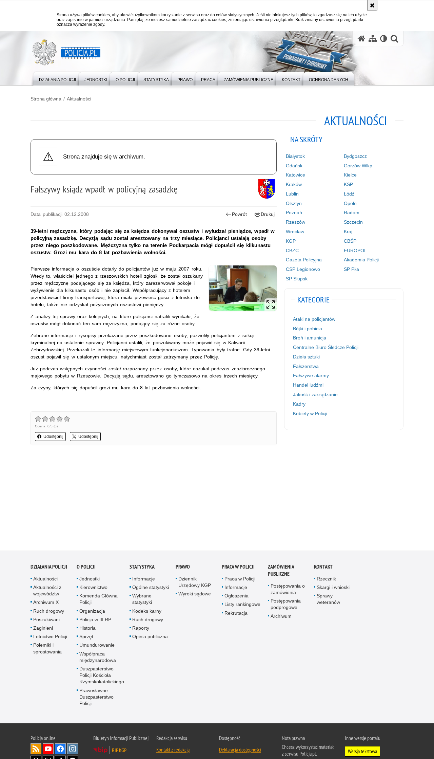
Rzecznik (326, 579)
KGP (291, 241)
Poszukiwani (46, 620)
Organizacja (92, 611)
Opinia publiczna (150, 637)
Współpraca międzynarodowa (97, 658)
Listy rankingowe (242, 605)
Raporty (140, 629)
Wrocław (295, 231)
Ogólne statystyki (150, 588)
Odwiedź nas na (48, 749)
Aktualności (79, 98)
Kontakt (323, 567)
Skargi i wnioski (333, 588)
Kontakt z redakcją (173, 750)
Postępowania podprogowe (286, 605)
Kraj (348, 231)
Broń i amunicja (309, 337)
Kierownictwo (93, 588)
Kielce (350, 175)
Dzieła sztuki (306, 356)
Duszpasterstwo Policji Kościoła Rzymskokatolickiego (101, 676)
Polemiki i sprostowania (47, 649)
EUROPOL (355, 250)
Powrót (239, 214)
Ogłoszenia (236, 596)
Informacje (143, 579)
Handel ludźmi (308, 385)
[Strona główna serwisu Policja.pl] (361, 38)
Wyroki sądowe (194, 594)
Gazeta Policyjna (304, 259)
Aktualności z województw (47, 591)
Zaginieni (43, 629)
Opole (350, 203)
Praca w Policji (238, 567)
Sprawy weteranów (328, 600)
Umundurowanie (97, 646)
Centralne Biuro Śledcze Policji (325, 347)
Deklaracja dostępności (240, 750)
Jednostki (89, 579)
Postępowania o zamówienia (288, 590)
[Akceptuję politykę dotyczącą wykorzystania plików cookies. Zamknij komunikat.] (372, 5)
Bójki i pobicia (307, 328)
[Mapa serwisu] (373, 38)
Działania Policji (49, 567)
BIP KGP (119, 751)
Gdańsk (294, 165)
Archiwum (281, 616)
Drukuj (268, 214)
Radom (351, 212)
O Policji (86, 567)
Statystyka (142, 567)
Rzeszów (295, 222)
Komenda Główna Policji (98, 600)
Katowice (295, 175)
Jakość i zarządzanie (315, 394)
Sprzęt (86, 637)
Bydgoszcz (355, 156)
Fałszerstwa (306, 366)
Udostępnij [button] (53, 436)
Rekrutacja (236, 613)
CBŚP (350, 241)
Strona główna (46, 98)
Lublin (292, 194)
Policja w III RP (95, 620)
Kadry (299, 404)
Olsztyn (294, 203)
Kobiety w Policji (310, 413)
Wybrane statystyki (142, 600)
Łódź (349, 194)
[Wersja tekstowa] (383, 38)
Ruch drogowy (48, 611)
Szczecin (353, 222)
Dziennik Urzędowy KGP (194, 583)
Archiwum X (46, 603)
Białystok (295, 156)
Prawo (183, 567)
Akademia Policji (361, 259)
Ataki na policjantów (314, 319)
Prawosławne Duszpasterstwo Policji (96, 697)
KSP (348, 184)
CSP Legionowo (303, 269)
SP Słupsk (297, 278)
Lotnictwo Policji (50, 637)
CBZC (292, 250)
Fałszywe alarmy (311, 375)
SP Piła (351, 269)
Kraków (294, 184)
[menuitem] (57, 78)
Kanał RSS (36, 749)
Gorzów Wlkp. (359, 165)
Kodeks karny (146, 611)
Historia (87, 629)
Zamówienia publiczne (281, 571)
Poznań (294, 212)
